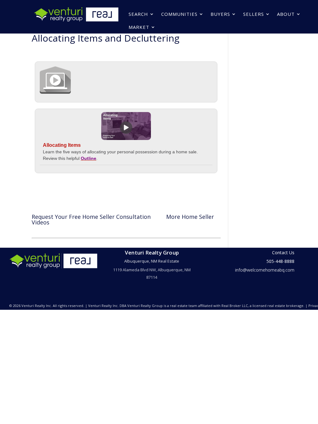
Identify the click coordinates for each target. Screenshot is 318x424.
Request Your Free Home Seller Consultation (91, 216)
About (286, 14)
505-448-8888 (280, 261)
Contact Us (283, 252)
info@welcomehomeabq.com (264, 270)
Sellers (253, 14)
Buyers (220, 14)
